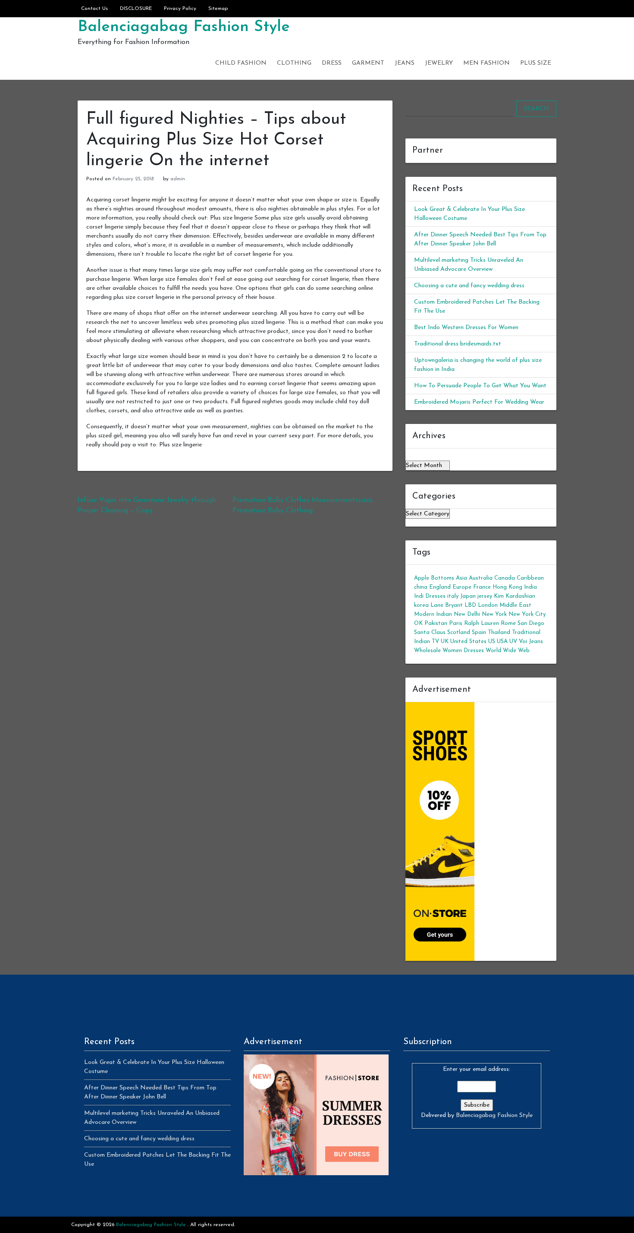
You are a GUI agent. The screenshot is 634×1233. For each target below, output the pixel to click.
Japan (468, 596)
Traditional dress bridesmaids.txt (457, 344)
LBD (470, 605)
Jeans (404, 63)
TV (435, 641)
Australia (481, 578)
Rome (508, 623)
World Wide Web (508, 650)
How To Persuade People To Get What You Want (480, 386)
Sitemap (218, 8)
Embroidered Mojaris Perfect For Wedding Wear (479, 402)
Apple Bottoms (434, 578)
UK (445, 641)
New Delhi (467, 614)
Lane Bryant (446, 605)
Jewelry (439, 63)
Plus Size (535, 63)
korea (421, 605)
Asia (461, 578)
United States (468, 641)
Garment (368, 63)
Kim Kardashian (514, 596)
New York (494, 614)
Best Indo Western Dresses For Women (466, 327)
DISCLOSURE (136, 8)
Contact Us (94, 8)
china (420, 587)
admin (177, 179)
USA (502, 641)
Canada (504, 578)
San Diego (531, 623)
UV (513, 641)
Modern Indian (433, 614)
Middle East (515, 605)
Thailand (499, 632)
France (482, 587)
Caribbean (530, 578)
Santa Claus (430, 632)
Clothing (294, 63)
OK (418, 623)
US (491, 641)
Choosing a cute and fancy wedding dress (469, 285)
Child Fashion (241, 63)
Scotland (458, 632)
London (488, 605)
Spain (479, 632)
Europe (461, 587)
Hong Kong (507, 587)
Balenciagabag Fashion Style (184, 27)
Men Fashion (486, 63)
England (440, 587)
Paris (455, 623)
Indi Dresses (430, 596)
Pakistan (435, 623)
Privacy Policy (180, 8)
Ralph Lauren (481, 623)
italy (452, 596)
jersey (484, 596)
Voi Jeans (531, 641)
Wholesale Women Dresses (449, 650)
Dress (332, 63)
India (530, 587)
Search (536, 109)
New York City (527, 614)
